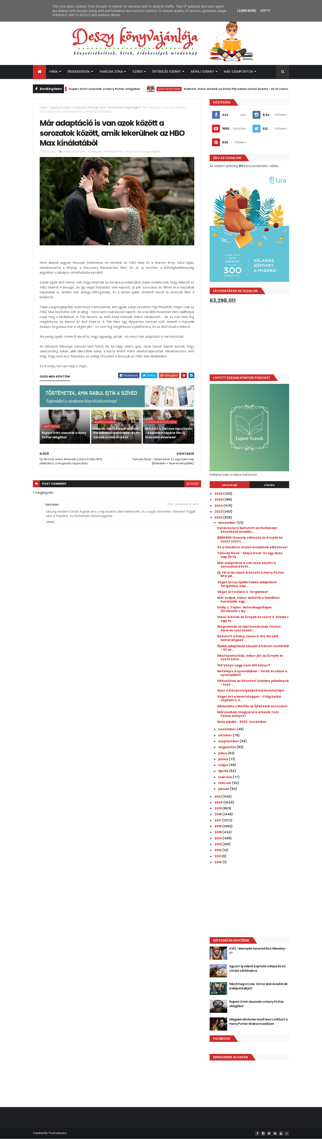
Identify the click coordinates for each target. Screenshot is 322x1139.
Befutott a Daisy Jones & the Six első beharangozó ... (247, 638)
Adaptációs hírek (146, 89)
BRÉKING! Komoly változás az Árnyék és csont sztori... (250, 539)
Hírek (54, 71)
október (225, 735)
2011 (217, 856)
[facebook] (257, 1133)
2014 (218, 838)
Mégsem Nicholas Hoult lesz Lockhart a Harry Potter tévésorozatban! (258, 1021)
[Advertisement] (249, 339)
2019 (218, 808)
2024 (218, 505)
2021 (218, 796)
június (223, 759)
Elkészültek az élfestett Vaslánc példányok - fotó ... (253, 683)
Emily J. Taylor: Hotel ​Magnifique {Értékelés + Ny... (244, 609)
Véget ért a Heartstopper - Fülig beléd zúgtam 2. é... (249, 698)
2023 (218, 511)
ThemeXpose (57, 1133)
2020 (218, 802)
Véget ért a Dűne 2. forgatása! (242, 592)
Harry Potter (51, 426)
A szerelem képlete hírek (161, 422)
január (224, 789)
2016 (218, 826)
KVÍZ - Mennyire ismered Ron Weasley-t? (257, 950)
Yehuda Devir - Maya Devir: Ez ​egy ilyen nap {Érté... (250, 555)
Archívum (229, 485)
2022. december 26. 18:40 (183, 504)
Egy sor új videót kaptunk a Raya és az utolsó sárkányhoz (257, 968)
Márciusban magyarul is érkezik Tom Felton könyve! (248, 714)
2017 (218, 820)
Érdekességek (79, 71)
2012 (218, 850)
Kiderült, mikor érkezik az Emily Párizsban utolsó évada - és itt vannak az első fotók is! (226, 89)
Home (43, 107)
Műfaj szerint (202, 71)
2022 (218, 517)
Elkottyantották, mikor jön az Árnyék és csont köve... (250, 657)
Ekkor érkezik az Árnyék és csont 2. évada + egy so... (253, 619)
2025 (218, 499)
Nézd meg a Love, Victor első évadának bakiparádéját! (258, 986)
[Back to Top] (286, 1133)
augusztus (227, 747)
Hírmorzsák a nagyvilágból (124, 107)
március (225, 777)
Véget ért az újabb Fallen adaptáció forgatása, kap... (247, 584)
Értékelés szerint (166, 71)
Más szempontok (238, 71)
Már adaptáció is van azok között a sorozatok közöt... (246, 565)
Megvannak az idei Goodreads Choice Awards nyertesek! (249, 628)
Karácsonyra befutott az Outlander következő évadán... (247, 530)
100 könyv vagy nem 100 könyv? (243, 665)
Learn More (246, 10)
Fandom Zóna (111, 71)
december (227, 523)
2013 (218, 844)
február (225, 783)
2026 (218, 493)
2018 (218, 814)
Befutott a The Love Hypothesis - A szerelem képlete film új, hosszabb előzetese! (168, 432)
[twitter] (269, 1133)
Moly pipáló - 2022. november (242, 722)
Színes (138, 71)
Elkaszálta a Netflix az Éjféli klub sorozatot (252, 706)
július (223, 753)
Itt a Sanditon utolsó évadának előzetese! (252, 547)
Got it (265, 10)
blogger (193, 484)
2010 (218, 862)
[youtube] (280, 1133)
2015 (218, 832)
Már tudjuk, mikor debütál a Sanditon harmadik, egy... (248, 600)
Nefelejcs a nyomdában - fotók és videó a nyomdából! (252, 673)
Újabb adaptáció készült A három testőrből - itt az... (253, 648)
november (227, 729)
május (223, 765)
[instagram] (263, 1133)
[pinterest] (274, 1133)
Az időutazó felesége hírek (89, 107)
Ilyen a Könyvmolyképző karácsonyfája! (250, 690)
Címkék (269, 485)
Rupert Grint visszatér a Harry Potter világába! (81, 89)
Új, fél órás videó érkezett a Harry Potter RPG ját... (251, 574)
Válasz (50, 522)
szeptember (229, 741)
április (223, 771)
